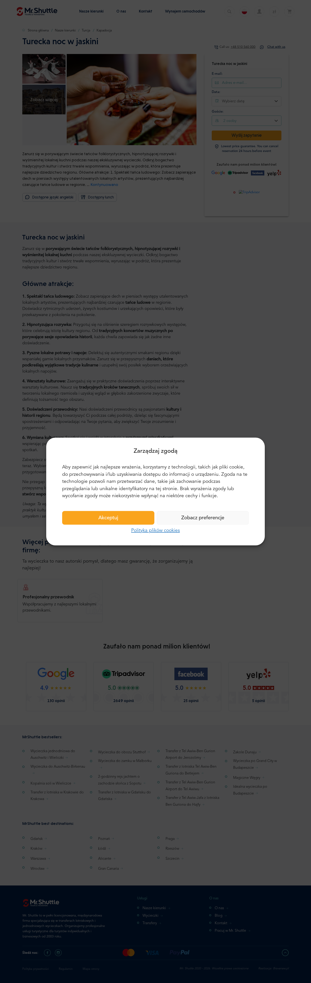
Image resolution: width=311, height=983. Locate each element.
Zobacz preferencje (202, 517)
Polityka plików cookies (155, 530)
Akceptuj (108, 517)
